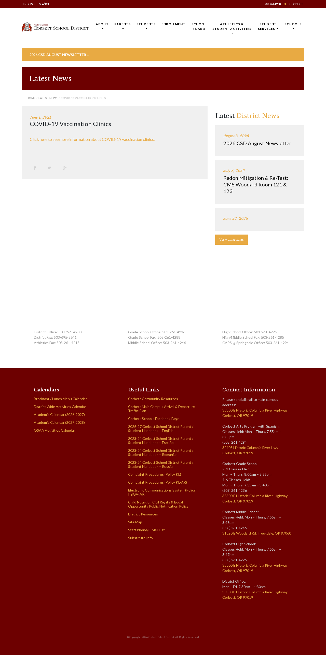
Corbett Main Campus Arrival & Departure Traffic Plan (161, 408)
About (102, 24)
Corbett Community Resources (153, 399)
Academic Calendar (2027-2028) (59, 422)
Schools (292, 24)
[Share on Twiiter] (51, 167)
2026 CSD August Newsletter (257, 143)
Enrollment (173, 24)
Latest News (48, 98)
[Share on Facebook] (37, 167)
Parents (122, 24)
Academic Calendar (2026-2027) (59, 414)
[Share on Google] (66, 167)
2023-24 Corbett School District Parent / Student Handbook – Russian (160, 464)
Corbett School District (161, 636)
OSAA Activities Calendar (54, 430)
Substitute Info (140, 538)
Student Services (267, 26)
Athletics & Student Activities (232, 26)
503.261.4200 (272, 4)
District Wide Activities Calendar (60, 406)
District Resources (143, 514)
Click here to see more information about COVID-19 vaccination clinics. (92, 139)
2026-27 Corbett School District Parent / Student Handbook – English (160, 428)
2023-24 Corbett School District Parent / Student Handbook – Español (160, 440)
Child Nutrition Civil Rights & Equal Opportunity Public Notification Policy (158, 504)
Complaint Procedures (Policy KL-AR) (157, 482)
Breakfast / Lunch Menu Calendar (60, 399)
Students (146, 24)
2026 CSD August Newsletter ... (59, 54)
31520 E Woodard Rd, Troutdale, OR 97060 (256, 533)
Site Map (135, 522)
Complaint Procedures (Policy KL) (154, 474)
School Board (199, 26)
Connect (296, 4)
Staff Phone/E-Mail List (146, 530)
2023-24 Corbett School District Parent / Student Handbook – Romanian (160, 452)
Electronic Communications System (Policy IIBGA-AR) (162, 492)
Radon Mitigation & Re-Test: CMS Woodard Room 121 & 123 (255, 184)
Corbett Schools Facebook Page (153, 418)
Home (31, 98)
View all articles (231, 239)
